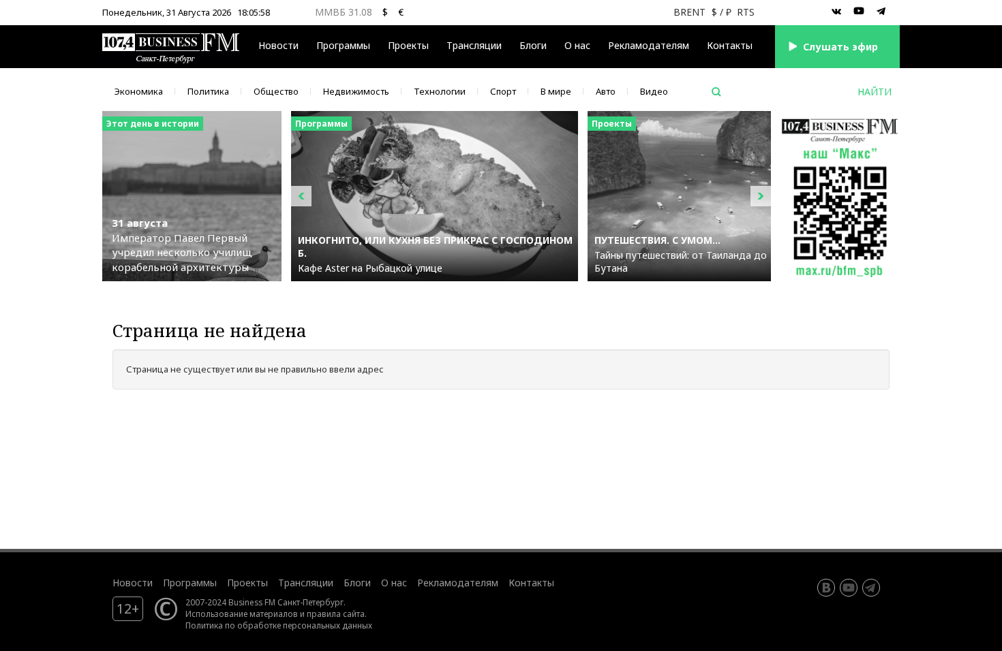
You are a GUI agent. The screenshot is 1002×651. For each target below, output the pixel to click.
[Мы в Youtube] (859, 11)
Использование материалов (241, 613)
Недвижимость (356, 91)
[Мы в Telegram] (881, 11)
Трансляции (305, 582)
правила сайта (336, 613)
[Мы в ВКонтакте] (836, 11)
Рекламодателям (648, 45)
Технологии (440, 91)
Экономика (139, 91)
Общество (276, 91)
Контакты (730, 45)
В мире (556, 91)
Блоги (533, 45)
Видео (654, 91)
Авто (606, 91)
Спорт (503, 91)
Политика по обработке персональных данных (278, 625)
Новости (278, 45)
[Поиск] (716, 91)
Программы (343, 45)
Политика (208, 91)
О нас (577, 45)
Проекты (247, 582)
